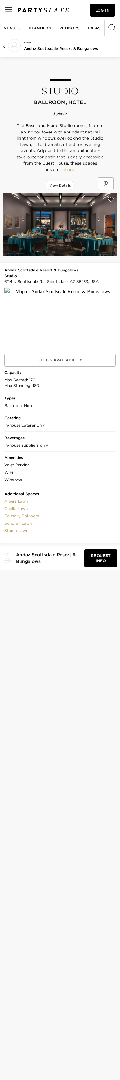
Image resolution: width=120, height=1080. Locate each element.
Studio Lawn (16, 530)
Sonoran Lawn (18, 523)
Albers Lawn (16, 501)
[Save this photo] (111, 199)
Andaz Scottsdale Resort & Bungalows (61, 48)
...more (67, 169)
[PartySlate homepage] (43, 10)
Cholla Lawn (16, 508)
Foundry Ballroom (21, 515)
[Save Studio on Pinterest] (106, 183)
